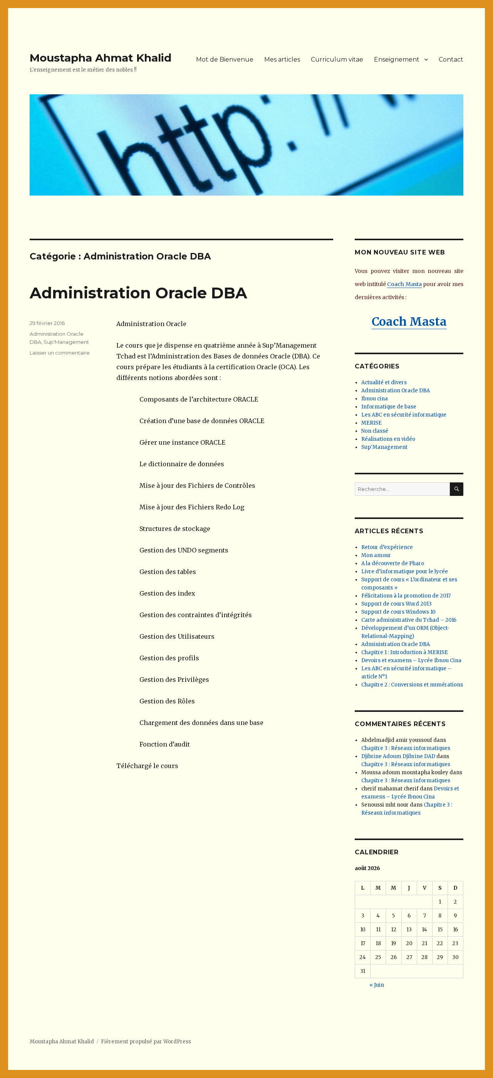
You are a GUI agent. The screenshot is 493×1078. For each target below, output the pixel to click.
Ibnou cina (374, 398)
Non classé (374, 431)
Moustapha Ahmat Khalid (100, 57)
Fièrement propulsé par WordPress (146, 1041)
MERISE (371, 423)
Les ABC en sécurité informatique (403, 415)
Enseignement (396, 59)
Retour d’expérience (387, 547)
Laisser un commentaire (60, 353)
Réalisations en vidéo (388, 439)
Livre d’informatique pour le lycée (404, 571)
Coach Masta (404, 284)
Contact (451, 59)
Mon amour (376, 555)
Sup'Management (66, 342)
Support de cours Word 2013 (396, 604)
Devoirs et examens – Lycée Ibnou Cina (411, 660)
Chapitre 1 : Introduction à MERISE (404, 652)
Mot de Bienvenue (224, 59)
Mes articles (282, 59)
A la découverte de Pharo (392, 563)
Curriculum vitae (337, 59)
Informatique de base (388, 406)
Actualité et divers (384, 382)
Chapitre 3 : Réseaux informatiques (405, 748)
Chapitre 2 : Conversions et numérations (412, 684)
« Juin (376, 985)
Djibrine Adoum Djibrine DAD (398, 756)
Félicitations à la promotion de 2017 (406, 596)
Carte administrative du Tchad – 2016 (408, 620)
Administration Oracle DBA (138, 292)
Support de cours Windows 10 (398, 612)
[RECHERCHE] (456, 489)
